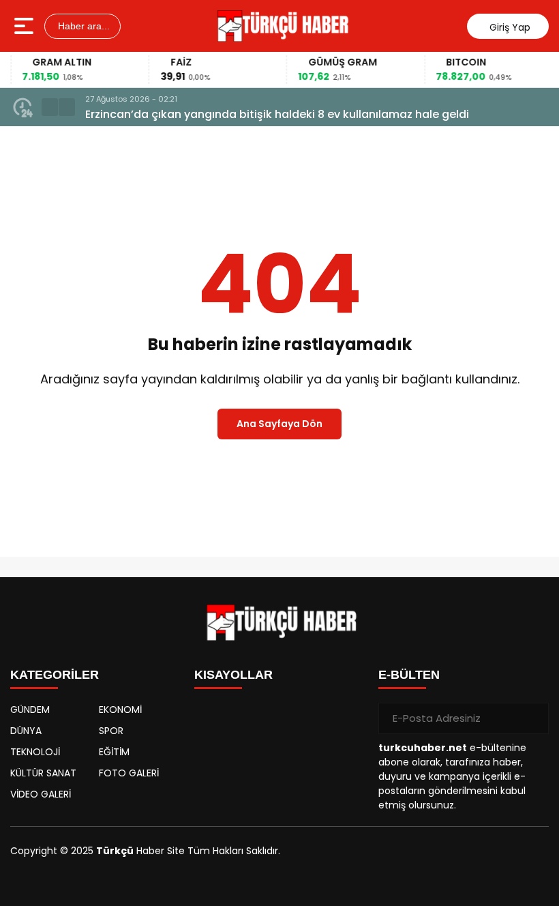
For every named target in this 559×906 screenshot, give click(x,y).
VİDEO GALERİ (40, 794)
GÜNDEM (30, 709)
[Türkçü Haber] (281, 26)
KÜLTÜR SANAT (43, 773)
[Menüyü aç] (25, 26)
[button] (50, 107)
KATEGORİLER (54, 675)
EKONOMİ (120, 709)
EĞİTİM (114, 752)
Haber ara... (82, 25)
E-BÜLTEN (409, 675)
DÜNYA (26, 730)
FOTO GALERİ (129, 773)
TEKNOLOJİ (35, 752)
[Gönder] (533, 718)
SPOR (111, 730)
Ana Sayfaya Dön (279, 423)
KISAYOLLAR (233, 675)
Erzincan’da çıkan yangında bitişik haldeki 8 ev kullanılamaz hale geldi (277, 114)
